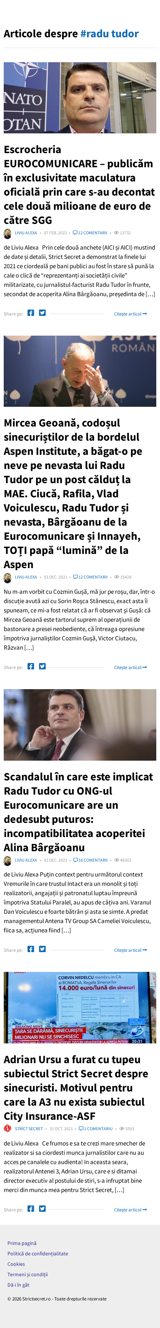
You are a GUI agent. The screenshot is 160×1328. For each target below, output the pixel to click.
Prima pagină (21, 1243)
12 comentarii (92, 232)
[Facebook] (31, 314)
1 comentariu (98, 1128)
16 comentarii (93, 860)
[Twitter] (42, 314)
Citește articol (128, 314)
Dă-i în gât (18, 1284)
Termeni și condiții (27, 1274)
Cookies (16, 1264)
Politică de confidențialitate (37, 1253)
